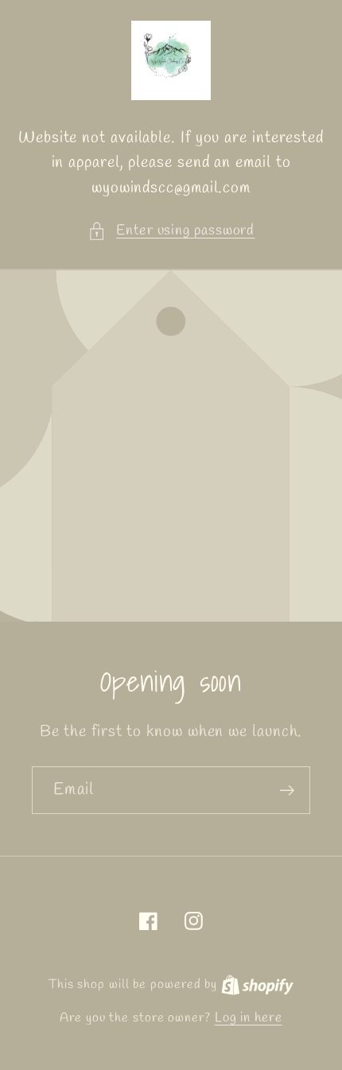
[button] (171, 230)
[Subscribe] (286, 790)
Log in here (248, 1018)
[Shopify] (257, 984)
